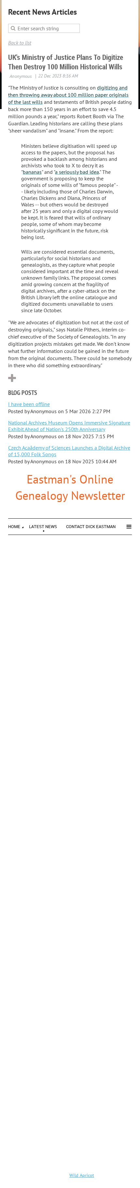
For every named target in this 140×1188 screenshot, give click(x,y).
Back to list (19, 42)
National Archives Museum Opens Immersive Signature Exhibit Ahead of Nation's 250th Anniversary (69, 425)
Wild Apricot (81, 1175)
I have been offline (29, 404)
